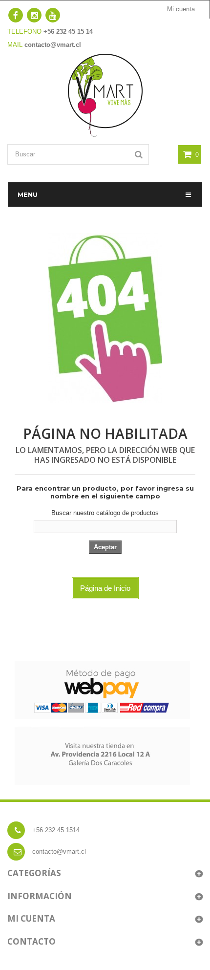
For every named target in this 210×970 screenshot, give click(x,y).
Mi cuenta (181, 9)
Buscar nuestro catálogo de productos (105, 513)
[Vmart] (105, 94)
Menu (28, 194)
